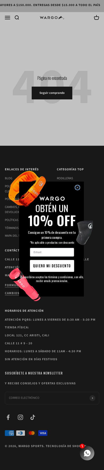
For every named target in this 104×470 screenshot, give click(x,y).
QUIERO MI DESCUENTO (52, 266)
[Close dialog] (77, 187)
